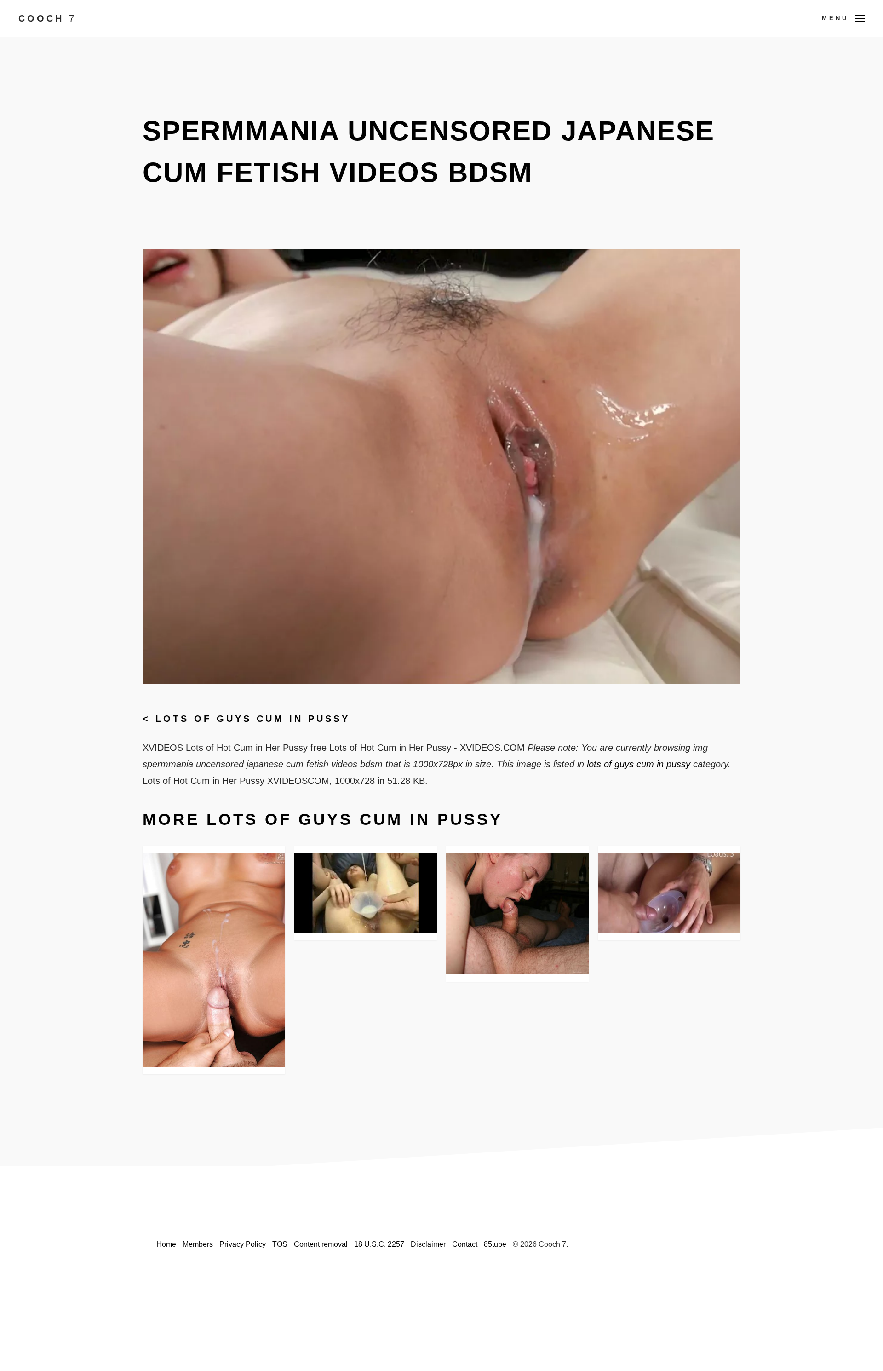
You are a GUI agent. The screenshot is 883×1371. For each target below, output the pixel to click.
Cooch (47, 18)
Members (198, 1244)
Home (166, 1244)
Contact (464, 1244)
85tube (495, 1244)
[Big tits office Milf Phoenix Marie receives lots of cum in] (214, 960)
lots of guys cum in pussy (252, 719)
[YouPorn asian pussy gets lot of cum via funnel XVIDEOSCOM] (365, 893)
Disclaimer (428, 1244)
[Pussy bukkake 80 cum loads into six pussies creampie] (669, 893)
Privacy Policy (242, 1244)
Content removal (321, 1244)
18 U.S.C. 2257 (379, 1244)
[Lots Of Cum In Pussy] (517, 913)
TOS (279, 1244)
